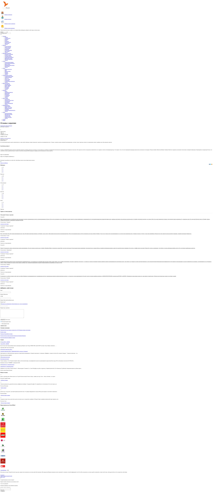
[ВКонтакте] (209, 164)
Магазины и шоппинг (7, 53)
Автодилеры (7, 99)
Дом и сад (7, 78)
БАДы (6, 40)
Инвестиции (7, 93)
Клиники (6, 39)
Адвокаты (7, 96)
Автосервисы (7, 101)
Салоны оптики (8, 42)
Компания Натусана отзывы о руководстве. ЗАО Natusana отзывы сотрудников (15, 330)
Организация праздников (9, 63)
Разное (4, 120)
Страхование (7, 95)
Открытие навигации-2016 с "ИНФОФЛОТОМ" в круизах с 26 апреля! (14, 351)
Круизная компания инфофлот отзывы (7, 337)
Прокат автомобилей (9, 103)
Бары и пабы (7, 86)
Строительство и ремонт (7, 75)
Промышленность (6, 105)
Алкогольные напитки (9, 57)
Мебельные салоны (8, 58)
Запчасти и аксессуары (9, 100)
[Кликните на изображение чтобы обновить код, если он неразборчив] (14, 303)
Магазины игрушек (8, 114)
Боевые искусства (8, 69)
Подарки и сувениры (9, 54)
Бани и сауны (7, 64)
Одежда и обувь (8, 55)
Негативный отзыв (5, 323)
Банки (6, 91)
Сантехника (7, 80)
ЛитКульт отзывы (4, 380)
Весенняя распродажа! (4, 358)
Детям (4, 112)
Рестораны (7, 87)
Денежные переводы (9, 92)
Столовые (7, 88)
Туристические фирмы (9, 62)
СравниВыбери (3, 470)
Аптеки (6, 37)
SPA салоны (7, 51)
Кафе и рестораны (6, 83)
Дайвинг (6, 73)
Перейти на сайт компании (5, 138)
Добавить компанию (8, 14)
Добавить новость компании (9, 23)
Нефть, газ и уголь (8, 107)
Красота (4, 45)
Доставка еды (7, 84)
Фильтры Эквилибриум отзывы (6, 333)
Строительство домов (9, 76)
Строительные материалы (10, 81)
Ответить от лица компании (5, 229)
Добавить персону (7, 19)
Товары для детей (8, 117)
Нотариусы (7, 94)
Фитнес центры (8, 47)
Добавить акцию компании (9, 28)
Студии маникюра (8, 50)
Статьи (4, 119)
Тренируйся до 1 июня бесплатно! (6, 366)
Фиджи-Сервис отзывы (5, 395)
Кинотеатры (7, 66)
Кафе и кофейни (8, 85)
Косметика (7, 49)
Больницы (7, 41)
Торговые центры (8, 56)
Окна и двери (7, 79)
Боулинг (6, 72)
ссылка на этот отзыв (4, 237)
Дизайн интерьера (8, 77)
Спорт (4, 68)
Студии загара (7, 48)
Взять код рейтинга (4, 162)
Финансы (4, 90)
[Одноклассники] (211, 164)
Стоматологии (7, 38)
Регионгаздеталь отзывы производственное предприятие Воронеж (13, 335)
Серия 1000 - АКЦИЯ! (4, 343)
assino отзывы (3, 387)
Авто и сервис (5, 98)
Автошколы (7, 102)
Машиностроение (8, 108)
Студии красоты (8, 46)
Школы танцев (7, 71)
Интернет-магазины (8, 59)
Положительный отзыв (6, 321)
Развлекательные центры (9, 65)
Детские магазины (8, 113)
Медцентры (7, 43)
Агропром (7, 109)
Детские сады (7, 115)
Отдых (4, 61)
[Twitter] (210, 164)
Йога (6, 70)
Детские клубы (8, 116)
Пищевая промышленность (10, 110)
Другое (6, 44)
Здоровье (4, 36)
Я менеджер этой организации (6, 125)
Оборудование (7, 106)
